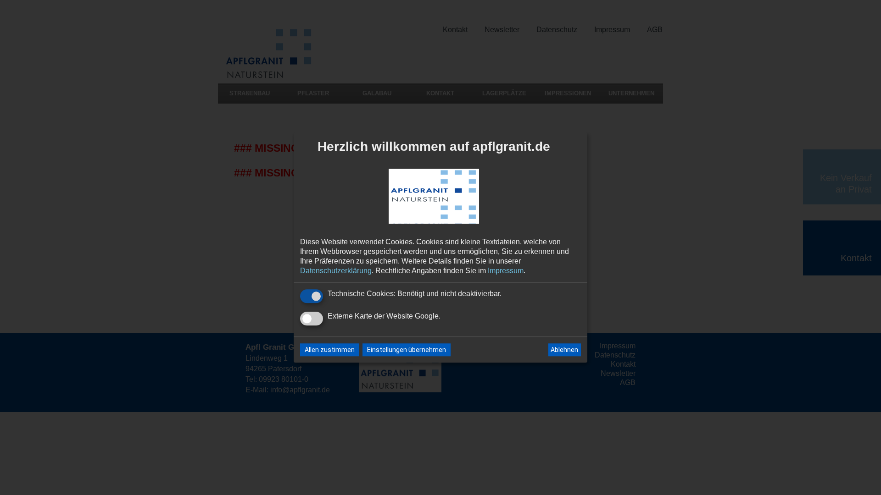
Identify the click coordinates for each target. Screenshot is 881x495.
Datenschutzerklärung (336, 271)
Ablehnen (564, 349)
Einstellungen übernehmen (406, 350)
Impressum (506, 271)
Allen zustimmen (330, 350)
